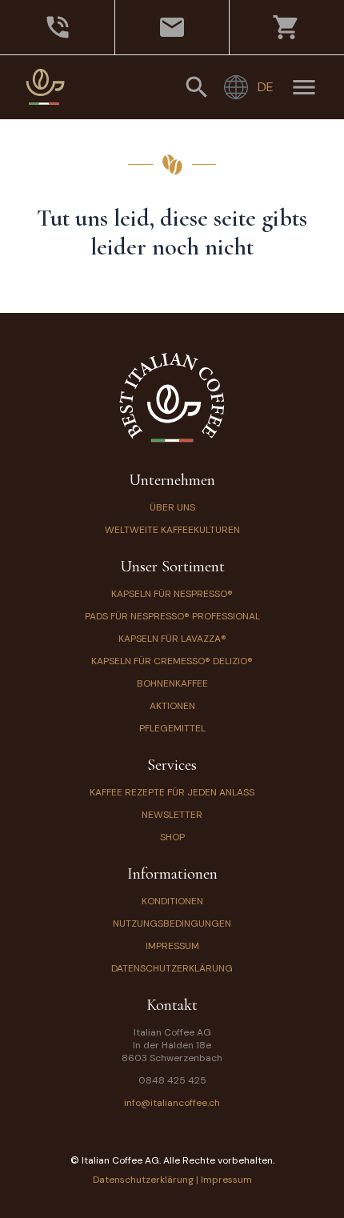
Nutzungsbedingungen (172, 923)
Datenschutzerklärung (172, 968)
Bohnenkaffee (172, 683)
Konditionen (172, 901)
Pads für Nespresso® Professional (172, 616)
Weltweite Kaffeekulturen (172, 529)
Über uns (172, 507)
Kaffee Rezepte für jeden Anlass (172, 792)
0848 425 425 (172, 1080)
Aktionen (172, 705)
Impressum (172, 946)
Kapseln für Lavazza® (172, 638)
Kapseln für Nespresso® (172, 593)
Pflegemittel (172, 728)
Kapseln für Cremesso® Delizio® (172, 661)
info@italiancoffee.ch (172, 1102)
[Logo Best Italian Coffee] (45, 87)
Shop (172, 837)
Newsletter (172, 814)
